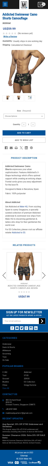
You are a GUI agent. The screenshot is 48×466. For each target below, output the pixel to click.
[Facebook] (6, 148)
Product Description (24, 158)
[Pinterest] (31, 148)
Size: (24, 111)
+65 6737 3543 (11, 408)
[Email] (11, 148)
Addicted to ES (18, 232)
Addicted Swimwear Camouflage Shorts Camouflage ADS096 (24, 287)
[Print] (16, 148)
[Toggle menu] (5, 4)
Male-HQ (24, 206)
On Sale (5, 360)
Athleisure (6, 350)
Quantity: (16, 124)
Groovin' (5, 378)
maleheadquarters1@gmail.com (19, 413)
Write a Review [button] (10, 36)
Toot (4, 375)
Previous (4, 275)
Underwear (6, 344)
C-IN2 (4, 372)
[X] (21, 148)
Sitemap (24, 455)
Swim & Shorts (8, 347)
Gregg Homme (30, 385)
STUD (26, 375)
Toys (4, 357)
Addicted (27, 372)
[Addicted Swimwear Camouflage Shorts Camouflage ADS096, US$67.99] (24, 266)
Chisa (4, 385)
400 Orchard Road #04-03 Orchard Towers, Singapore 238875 (20, 402)
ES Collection (29, 382)
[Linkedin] (26, 148)
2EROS (27, 378)
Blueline (5, 382)
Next (43, 275)
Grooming (6, 354)
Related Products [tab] (24, 245)
